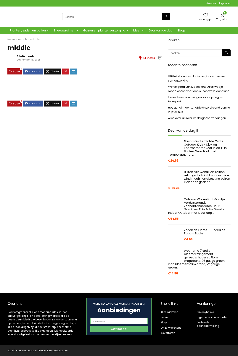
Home (11, 39)
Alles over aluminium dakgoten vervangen (197, 118)
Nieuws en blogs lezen (218, 3)
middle (23, 39)
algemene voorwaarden (212, 317)
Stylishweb (25, 56)
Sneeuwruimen (64, 30)
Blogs (181, 30)
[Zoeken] (166, 16)
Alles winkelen (169, 312)
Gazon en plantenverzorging (104, 30)
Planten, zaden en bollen (28, 30)
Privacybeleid (205, 312)
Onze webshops (171, 328)
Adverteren (168, 333)
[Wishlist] (205, 15)
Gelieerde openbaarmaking (208, 324)
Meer (137, 30)
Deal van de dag (160, 30)
